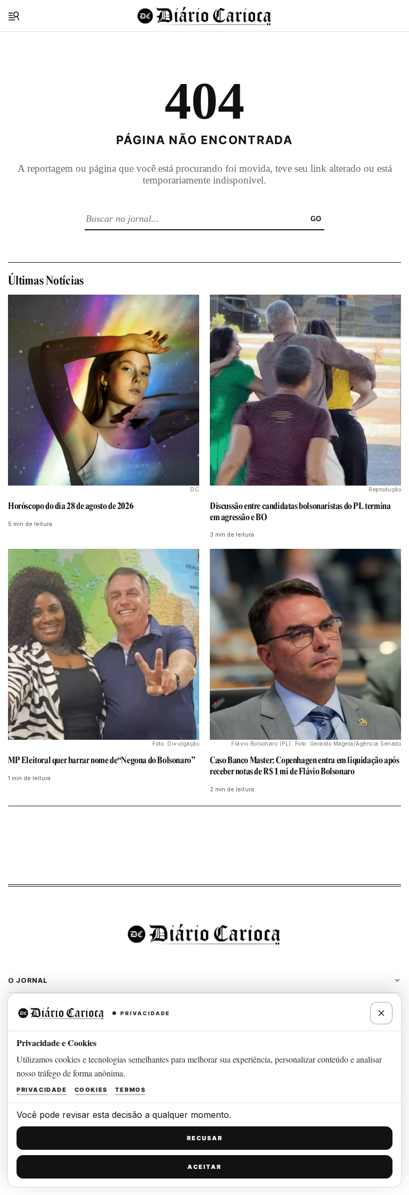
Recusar (205, 1138)
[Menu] (14, 16)
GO (315, 219)
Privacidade (42, 1089)
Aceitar (204, 1167)
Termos (130, 1089)
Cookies (91, 1089)
